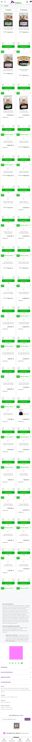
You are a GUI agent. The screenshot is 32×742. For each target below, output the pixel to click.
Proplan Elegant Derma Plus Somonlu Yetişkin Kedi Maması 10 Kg (24, 232)
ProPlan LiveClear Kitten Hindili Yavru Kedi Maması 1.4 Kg (8, 172)
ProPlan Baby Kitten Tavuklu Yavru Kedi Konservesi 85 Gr (8, 202)
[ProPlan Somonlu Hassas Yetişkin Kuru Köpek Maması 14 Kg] (8, 138)
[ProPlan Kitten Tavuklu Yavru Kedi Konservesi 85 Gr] (23, 259)
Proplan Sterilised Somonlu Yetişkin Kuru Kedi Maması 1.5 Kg (8, 535)
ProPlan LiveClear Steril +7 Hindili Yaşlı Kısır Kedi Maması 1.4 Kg (24, 172)
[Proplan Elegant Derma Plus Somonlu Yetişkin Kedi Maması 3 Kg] (8, 501)
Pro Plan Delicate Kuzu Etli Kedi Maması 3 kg (8, 323)
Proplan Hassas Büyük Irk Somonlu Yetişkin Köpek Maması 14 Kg (23, 323)
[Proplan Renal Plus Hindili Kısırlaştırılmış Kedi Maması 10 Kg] (8, 102)
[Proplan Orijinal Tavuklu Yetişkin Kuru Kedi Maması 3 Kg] (23, 561)
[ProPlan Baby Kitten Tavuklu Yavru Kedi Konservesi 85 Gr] (8, 199)
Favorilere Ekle (15, 51)
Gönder (27, 719)
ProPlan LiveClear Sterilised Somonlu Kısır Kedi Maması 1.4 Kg (24, 141)
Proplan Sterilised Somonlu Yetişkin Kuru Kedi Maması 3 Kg (23, 504)
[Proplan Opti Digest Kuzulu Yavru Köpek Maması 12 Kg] (8, 380)
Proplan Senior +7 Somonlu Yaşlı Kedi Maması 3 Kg (24, 202)
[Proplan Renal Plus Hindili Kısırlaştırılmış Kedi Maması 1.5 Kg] (8, 471)
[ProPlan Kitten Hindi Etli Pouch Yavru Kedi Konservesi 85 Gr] (23, 19)
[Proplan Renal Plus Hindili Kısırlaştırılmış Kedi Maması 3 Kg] (23, 441)
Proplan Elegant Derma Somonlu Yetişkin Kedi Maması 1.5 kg (24, 474)
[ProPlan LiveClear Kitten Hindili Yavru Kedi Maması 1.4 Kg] (8, 168)
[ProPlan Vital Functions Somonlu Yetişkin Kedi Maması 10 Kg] (23, 102)
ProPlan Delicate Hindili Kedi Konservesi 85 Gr (8, 262)
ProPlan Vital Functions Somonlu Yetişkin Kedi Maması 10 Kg (24, 111)
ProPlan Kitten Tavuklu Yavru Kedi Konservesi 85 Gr (23, 262)
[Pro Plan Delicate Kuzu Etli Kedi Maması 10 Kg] (23, 350)
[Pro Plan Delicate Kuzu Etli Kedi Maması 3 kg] (8, 320)
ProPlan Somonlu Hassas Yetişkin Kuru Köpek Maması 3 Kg (8, 414)
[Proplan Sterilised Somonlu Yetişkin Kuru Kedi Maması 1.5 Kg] (8, 531)
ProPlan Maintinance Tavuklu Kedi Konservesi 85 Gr (24, 70)
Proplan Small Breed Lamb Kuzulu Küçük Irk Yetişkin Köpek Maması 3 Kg (24, 383)
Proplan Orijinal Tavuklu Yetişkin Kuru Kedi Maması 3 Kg (24, 565)
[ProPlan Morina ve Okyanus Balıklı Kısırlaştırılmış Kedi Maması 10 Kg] (8, 229)
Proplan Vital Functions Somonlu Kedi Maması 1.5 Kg (24, 535)
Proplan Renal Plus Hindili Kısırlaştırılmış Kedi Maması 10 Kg (8, 111)
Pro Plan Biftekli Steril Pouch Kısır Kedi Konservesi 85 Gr (8, 28)
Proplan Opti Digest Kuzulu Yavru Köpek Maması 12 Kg (8, 383)
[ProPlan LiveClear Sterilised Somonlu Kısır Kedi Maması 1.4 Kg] (23, 138)
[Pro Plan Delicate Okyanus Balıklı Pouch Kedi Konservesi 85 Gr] (8, 61)
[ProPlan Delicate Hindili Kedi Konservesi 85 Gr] (8, 259)
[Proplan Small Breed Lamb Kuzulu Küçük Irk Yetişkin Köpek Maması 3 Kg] (23, 380)
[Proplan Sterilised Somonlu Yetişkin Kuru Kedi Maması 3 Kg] (23, 501)
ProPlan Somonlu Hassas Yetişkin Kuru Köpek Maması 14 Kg (8, 141)
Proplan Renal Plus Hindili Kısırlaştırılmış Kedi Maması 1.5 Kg (8, 474)
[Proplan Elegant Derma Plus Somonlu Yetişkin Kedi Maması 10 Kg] (23, 229)
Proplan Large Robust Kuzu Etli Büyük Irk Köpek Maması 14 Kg (23, 293)
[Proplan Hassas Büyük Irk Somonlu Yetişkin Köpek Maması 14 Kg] (23, 320)
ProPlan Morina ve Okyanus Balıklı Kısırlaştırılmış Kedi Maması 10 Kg (8, 232)
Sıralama (9, 10)
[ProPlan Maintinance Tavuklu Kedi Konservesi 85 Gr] (23, 61)
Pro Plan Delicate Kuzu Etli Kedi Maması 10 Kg (24, 353)
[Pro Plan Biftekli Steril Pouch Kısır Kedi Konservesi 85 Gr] (8, 19)
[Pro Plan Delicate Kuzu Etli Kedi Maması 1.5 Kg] (8, 350)
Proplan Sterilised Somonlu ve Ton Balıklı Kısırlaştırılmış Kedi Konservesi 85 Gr (8, 293)
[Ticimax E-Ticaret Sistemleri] (16, 737)
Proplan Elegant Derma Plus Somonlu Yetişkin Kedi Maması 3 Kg (8, 504)
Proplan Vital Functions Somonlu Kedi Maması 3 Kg (8, 565)
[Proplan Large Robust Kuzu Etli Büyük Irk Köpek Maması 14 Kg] (23, 289)
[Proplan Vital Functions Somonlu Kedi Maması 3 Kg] (8, 561)
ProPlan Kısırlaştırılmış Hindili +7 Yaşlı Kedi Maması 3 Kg (8, 444)
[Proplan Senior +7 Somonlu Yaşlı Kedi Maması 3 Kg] (23, 199)
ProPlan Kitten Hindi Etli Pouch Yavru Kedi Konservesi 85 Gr (23, 28)
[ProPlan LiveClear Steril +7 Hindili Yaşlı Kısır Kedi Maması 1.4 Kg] (23, 168)
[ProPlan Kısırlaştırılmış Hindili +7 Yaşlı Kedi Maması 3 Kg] (8, 441)
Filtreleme (24, 10)
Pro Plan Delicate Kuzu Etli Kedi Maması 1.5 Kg (8, 353)
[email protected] (5, 702)
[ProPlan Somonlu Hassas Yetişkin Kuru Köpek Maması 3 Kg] (8, 410)
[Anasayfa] (2, 5)
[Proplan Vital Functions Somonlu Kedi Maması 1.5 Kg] (23, 531)
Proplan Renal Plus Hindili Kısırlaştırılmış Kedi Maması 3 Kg (24, 444)
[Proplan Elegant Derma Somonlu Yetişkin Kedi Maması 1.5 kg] (23, 471)
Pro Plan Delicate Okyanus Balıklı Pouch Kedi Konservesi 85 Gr (8, 70)
